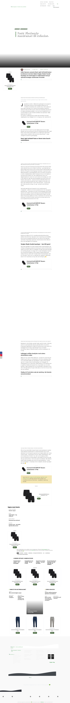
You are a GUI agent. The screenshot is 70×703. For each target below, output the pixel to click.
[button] (57, 3)
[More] (40, 67)
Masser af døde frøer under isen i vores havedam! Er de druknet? (48, 599)
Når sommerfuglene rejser (15, 592)
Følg (53, 654)
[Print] (36, 67)
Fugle (10, 513)
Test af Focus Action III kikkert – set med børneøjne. (40, 562)
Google (32, 550)
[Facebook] (29, 67)
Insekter (10, 591)
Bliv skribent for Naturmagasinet (27, 659)
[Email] (33, 67)
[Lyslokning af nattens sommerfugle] (35, 602)
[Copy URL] (38, 67)
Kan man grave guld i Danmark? (57, 598)
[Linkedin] (31, 67)
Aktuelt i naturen (12, 509)
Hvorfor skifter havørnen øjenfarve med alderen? (51, 593)
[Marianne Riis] (22, 69)
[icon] (21, 685)
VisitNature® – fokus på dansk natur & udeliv (28, 655)
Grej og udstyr (11, 595)
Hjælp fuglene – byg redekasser (13, 515)
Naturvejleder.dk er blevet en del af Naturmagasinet (28, 651)
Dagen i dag (52, 662)
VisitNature (42, 702)
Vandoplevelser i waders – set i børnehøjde (17, 562)
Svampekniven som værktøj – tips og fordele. (29, 562)
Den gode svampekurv (11, 597)
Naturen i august (12, 510)
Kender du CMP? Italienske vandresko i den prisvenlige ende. (21, 598)
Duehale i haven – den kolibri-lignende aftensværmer (15, 525)
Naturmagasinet (45, 549)
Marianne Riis (27, 69)
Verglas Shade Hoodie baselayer (22, 554)
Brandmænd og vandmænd (14, 520)
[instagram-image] (12, 696)
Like (49, 654)
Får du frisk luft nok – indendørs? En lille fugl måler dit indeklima (52, 562)
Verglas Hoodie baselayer (35, 477)
